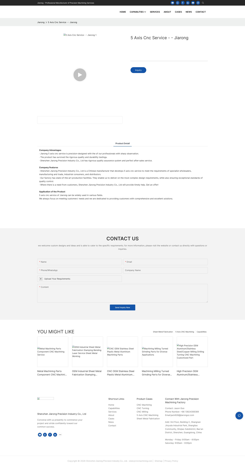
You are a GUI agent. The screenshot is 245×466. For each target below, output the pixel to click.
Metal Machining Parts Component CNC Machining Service (52, 373)
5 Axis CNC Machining (184, 332)
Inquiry (138, 70)
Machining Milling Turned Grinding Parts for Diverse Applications (156, 373)
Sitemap (158, 461)
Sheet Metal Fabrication (163, 332)
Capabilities (201, 332)
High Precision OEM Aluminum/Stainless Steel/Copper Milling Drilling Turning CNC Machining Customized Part (191, 373)
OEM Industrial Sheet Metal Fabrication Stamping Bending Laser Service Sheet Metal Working (87, 373)
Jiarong (41, 22)
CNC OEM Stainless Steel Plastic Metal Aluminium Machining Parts (120, 373)
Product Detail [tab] (122, 143)
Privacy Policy (171, 461)
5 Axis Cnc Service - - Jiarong (62, 22)
